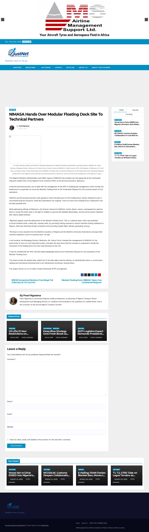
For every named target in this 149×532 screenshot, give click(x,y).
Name (10, 401)
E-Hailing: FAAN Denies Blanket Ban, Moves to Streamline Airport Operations (126, 147)
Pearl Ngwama (24, 126)
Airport (117, 142)
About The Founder (101, 67)
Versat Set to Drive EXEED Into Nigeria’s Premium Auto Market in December (126, 124)
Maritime (12, 109)
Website (10, 427)
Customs (118, 131)
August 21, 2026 (16, 479)
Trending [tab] (128, 114)
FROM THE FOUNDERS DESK (98, 523)
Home (78, 523)
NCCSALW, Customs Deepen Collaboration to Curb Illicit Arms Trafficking (127, 135)
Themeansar (44, 525)
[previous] (2, 19)
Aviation (17, 67)
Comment (11, 359)
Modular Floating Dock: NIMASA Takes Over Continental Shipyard (82, 281)
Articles (70, 67)
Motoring (46, 67)
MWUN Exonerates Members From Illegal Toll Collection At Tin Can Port (32, 281)
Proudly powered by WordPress (15, 525)
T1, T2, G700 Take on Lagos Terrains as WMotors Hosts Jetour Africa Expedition (125, 158)
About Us (83, 67)
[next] (146, 19)
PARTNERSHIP (47, 328)
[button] (142, 68)
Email (10, 414)
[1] (73, 36)
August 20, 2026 (86, 479)
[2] (75, 36)
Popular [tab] (135, 110)
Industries (31, 67)
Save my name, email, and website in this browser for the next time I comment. (40, 440)
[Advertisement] (74, 85)
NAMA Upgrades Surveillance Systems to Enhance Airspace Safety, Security (100, 528)
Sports (58, 67)
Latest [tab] (121, 110)
